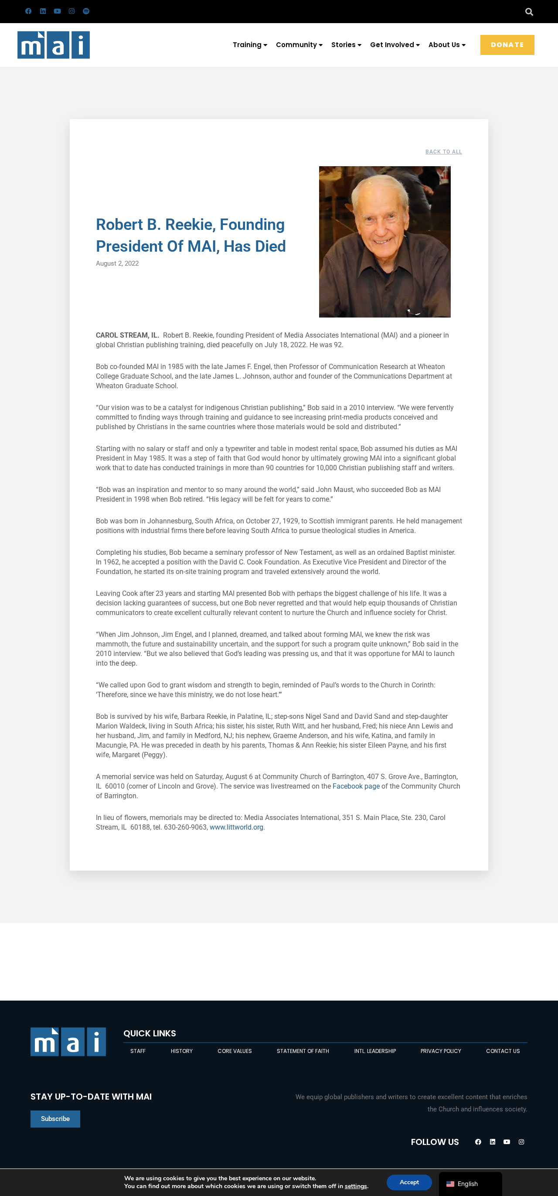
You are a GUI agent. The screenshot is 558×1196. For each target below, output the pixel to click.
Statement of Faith (303, 1051)
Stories (343, 44)
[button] (529, 11)
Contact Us (503, 1051)
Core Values (235, 1051)
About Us (444, 44)
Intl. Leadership (375, 1051)
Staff (138, 1051)
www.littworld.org (236, 827)
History (182, 1051)
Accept (409, 1182)
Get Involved (392, 44)
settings (356, 1186)
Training (247, 44)
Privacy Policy (441, 1051)
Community (296, 44)
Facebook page (356, 786)
